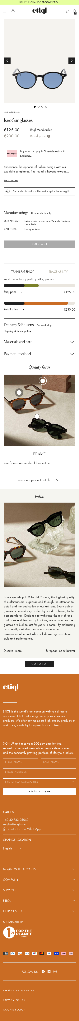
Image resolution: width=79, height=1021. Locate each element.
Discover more (13, 650)
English (7, 848)
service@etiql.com (14, 824)
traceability (58, 271)
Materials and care (18, 341)
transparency (22, 271)
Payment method (17, 353)
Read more (11, 180)
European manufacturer (60, 650)
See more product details (34, 480)
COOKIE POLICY (14, 1010)
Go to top (39, 664)
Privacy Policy (14, 1000)
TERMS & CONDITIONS (19, 990)
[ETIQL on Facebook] (43, 971)
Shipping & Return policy (17, 331)
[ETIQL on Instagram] (55, 971)
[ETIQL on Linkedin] (49, 971)
